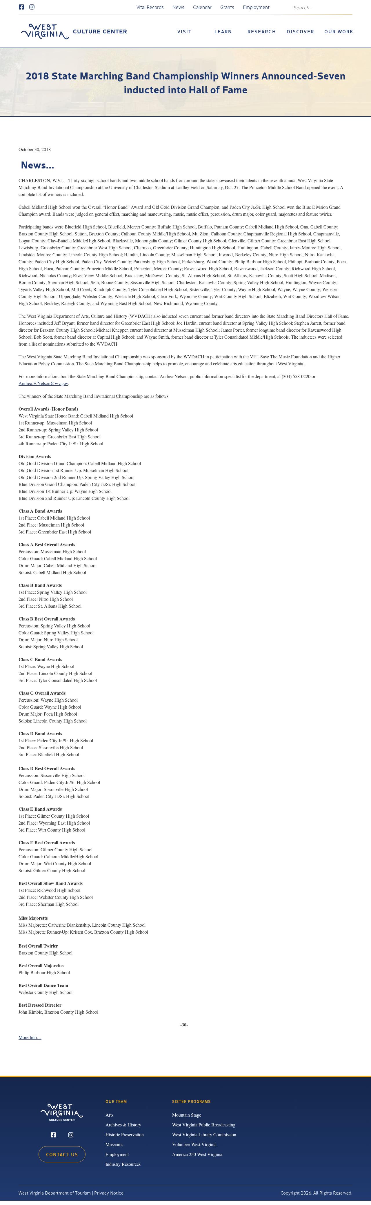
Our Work (339, 31)
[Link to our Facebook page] (21, 7)
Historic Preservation (125, 1134)
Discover (300, 31)
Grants (227, 7)
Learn (223, 31)
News (178, 7)
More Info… (30, 1037)
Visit (184, 31)
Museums (114, 1144)
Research (262, 31)
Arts (109, 1115)
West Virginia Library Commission (204, 1134)
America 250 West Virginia (197, 1154)
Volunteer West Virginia (194, 1144)
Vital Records (150, 7)
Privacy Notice (108, 1193)
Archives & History (123, 1124)
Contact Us (62, 1154)
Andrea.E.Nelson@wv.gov (43, 383)
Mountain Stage (186, 1115)
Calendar (202, 7)
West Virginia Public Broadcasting (203, 1124)
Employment (256, 7)
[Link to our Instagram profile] (32, 7)
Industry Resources (123, 1164)
